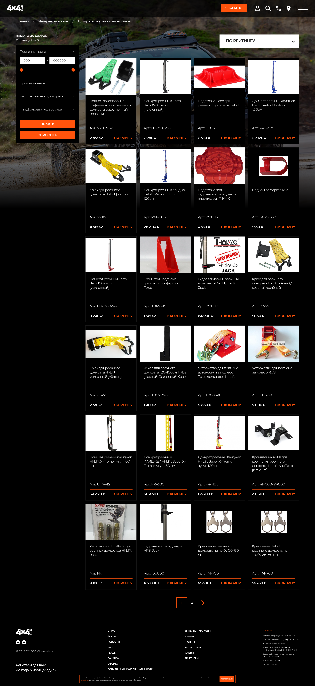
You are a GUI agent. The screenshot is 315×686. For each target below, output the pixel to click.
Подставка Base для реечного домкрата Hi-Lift (219, 103)
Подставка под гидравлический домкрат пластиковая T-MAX (218, 194)
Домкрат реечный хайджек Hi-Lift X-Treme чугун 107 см (111, 462)
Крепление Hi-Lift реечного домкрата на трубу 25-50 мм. (270, 551)
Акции (189, 653)
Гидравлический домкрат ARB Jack (164, 548)
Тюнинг (190, 642)
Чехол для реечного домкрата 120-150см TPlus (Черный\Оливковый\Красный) (165, 373)
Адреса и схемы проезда (274, 643)
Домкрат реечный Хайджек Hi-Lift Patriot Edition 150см (165, 194)
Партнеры (191, 658)
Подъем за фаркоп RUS (270, 190)
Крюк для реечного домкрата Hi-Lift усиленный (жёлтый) (106, 373)
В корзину (123, 138)
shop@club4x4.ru (270, 664)
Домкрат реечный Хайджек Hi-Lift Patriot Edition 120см (273, 105)
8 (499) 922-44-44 (285, 636)
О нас (111, 631)
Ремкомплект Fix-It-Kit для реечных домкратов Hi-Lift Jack (111, 551)
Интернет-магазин (53, 21)
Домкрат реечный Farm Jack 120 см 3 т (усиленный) (162, 105)
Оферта (113, 664)
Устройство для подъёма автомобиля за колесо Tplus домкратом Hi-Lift (218, 373)
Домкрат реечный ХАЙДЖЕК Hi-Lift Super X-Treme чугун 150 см (165, 462)
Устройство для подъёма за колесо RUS (272, 370)
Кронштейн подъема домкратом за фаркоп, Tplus (161, 283)
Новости (114, 642)
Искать (47, 124)
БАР (110, 647)
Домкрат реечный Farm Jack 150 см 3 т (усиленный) (108, 283)
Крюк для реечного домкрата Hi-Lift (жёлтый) (110, 192)
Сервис (190, 636)
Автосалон (193, 647)
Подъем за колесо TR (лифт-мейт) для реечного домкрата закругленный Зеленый (110, 107)
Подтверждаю (227, 679)
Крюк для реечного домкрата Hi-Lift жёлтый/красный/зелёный (272, 283)
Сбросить (47, 135)
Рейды (112, 653)
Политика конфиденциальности (130, 669)
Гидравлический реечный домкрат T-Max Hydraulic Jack (218, 283)
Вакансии (114, 658)
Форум (112, 636)
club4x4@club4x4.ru (272, 660)
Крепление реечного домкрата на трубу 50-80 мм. (218, 551)
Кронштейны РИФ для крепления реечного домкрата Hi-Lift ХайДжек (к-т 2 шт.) (272, 464)
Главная (22, 21)
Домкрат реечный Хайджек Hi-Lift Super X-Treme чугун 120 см (219, 462)
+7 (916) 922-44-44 (289, 640)
